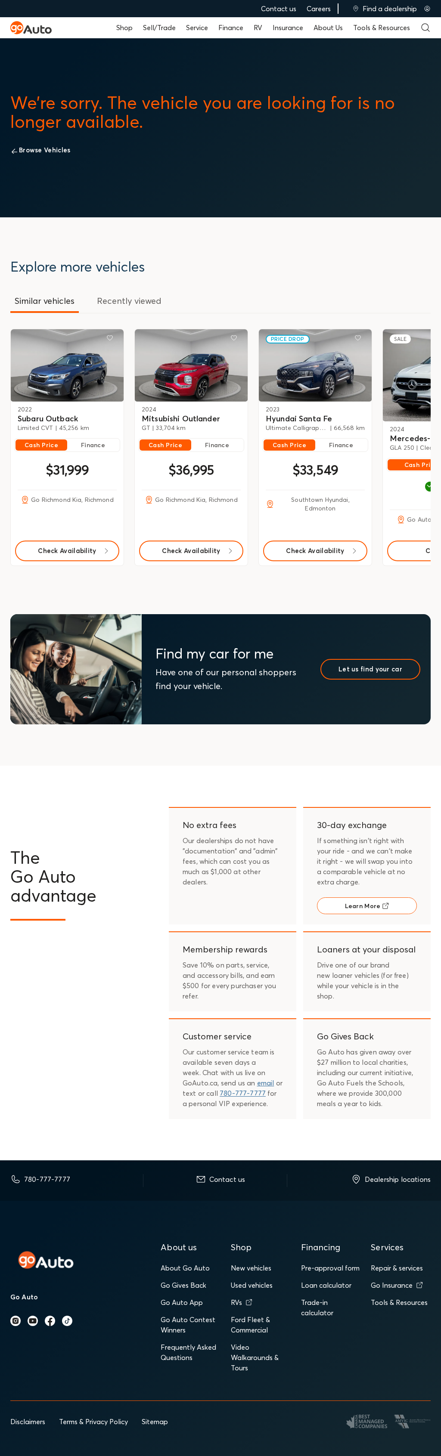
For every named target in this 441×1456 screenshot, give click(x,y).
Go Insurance (392, 1285)
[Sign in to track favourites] (111, 339)
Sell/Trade (159, 27)
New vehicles (251, 1268)
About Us (328, 27)
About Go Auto (185, 1268)
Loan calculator (326, 1285)
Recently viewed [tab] (129, 300)
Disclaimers (27, 1421)
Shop (124, 27)
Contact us (278, 8)
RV (258, 27)
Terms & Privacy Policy (93, 1421)
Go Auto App (182, 1302)
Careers (319, 8)
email (265, 1083)
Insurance (288, 27)
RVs (236, 1302)
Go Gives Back (183, 1285)
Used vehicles (252, 1285)
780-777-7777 (243, 1093)
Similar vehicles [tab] (45, 300)
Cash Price (41, 445)
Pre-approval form (330, 1268)
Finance (230, 27)
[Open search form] (425, 27)
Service (197, 27)
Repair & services (397, 1268)
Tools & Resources (381, 27)
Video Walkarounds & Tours (255, 1357)
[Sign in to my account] (427, 8)
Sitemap (155, 1421)
